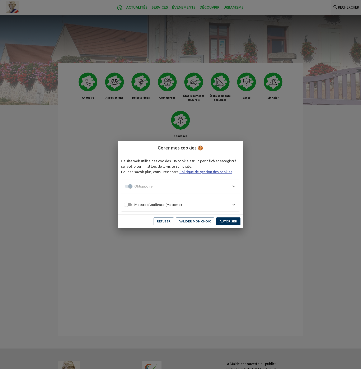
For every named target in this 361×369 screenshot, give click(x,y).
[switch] (126, 205)
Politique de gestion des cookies (205, 172)
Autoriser (228, 221)
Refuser (163, 221)
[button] (180, 186)
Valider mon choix (195, 221)
